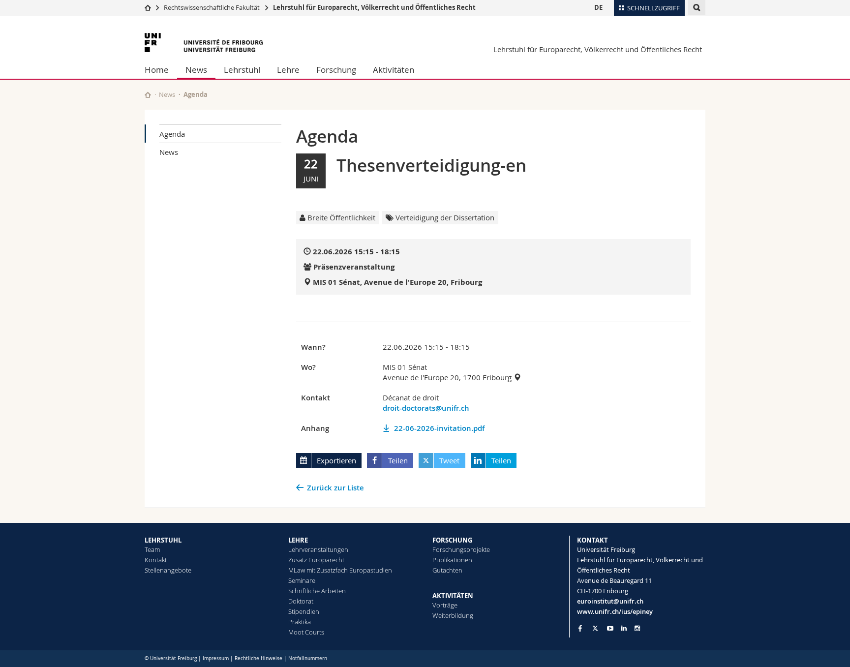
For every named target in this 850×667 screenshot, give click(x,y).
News (196, 69)
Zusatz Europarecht (316, 559)
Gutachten (447, 570)
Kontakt (156, 559)
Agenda (172, 134)
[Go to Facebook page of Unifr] (580, 628)
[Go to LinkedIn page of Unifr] (624, 628)
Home (157, 69)
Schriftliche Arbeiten (317, 590)
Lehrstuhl (242, 69)
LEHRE (298, 540)
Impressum (216, 658)
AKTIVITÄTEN (452, 595)
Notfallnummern (307, 658)
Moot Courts (306, 632)
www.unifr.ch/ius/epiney (615, 611)
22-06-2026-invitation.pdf (439, 428)
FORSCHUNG (452, 540)
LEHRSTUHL (163, 540)
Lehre (288, 69)
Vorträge (444, 605)
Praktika (299, 621)
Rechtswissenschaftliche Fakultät (212, 7)
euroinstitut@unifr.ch (610, 601)
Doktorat (300, 601)
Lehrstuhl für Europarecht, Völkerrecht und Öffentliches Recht (374, 7)
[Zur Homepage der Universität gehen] (204, 42)
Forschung (336, 69)
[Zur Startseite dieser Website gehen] (148, 95)
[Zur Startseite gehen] (148, 7)
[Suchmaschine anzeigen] (696, 7)
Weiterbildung (452, 615)
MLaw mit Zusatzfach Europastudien (340, 570)
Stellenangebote (168, 570)
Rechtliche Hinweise (258, 658)
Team (152, 549)
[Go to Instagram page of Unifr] (637, 628)
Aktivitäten (393, 69)
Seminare (301, 580)
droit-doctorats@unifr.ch (426, 408)
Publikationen (452, 559)
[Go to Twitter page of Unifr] (595, 628)
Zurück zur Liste (335, 488)
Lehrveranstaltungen (318, 549)
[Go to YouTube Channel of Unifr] (610, 628)
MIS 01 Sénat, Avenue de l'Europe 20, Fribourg (397, 282)
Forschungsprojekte (461, 549)
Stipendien (303, 611)
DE (598, 7)
